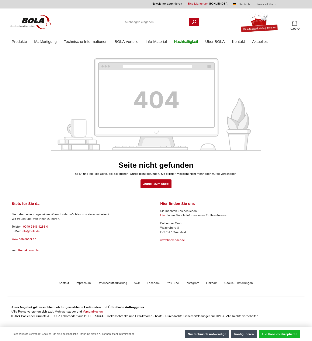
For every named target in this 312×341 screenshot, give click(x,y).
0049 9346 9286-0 (35, 226)
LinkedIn (212, 283)
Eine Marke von (207, 3)
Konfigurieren (244, 334)
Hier (163, 215)
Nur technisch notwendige (207, 334)
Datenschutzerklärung (112, 283)
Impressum (83, 283)
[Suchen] (194, 22)
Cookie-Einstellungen (238, 283)
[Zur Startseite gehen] (30, 21)
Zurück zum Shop (156, 183)
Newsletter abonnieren (167, 3)
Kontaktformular (28, 250)
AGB (137, 283)
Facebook (153, 283)
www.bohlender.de (24, 239)
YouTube (173, 283)
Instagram (192, 283)
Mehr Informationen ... (124, 334)
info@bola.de (31, 231)
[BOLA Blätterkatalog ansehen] (258, 22)
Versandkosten (93, 311)
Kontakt (64, 283)
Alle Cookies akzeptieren (279, 334)
